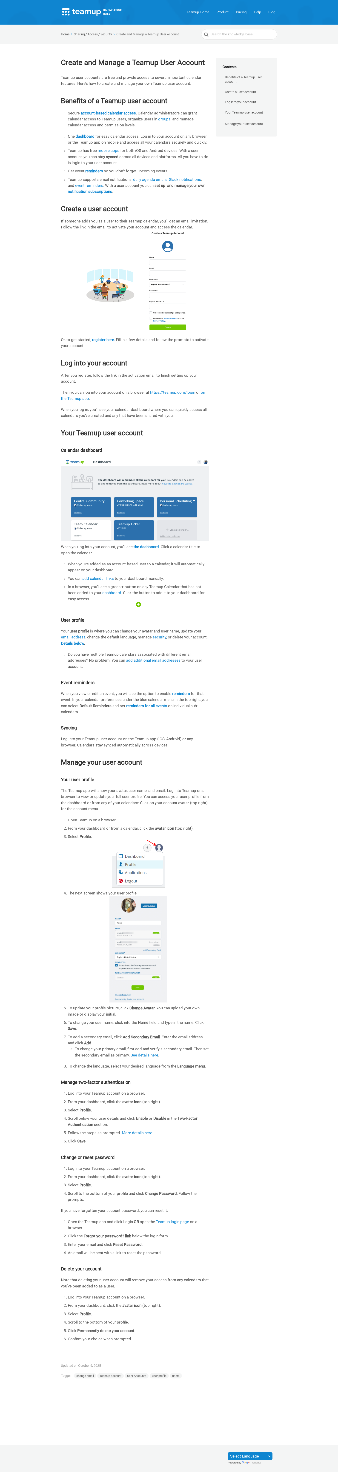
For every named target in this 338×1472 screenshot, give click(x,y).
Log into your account (240, 102)
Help (257, 12)
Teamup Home (198, 12)
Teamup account (110, 1376)
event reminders (89, 185)
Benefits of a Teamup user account (243, 79)
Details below (72, 643)
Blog (271, 12)
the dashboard (146, 546)
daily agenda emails (150, 179)
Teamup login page (172, 1221)
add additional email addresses (153, 660)
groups (164, 119)
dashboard (111, 592)
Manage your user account (244, 124)
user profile (159, 1376)
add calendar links (98, 578)
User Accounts (136, 1376)
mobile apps (108, 150)
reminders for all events (146, 705)
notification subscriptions (90, 191)
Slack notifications (185, 179)
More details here (137, 1132)
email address (73, 637)
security (159, 637)
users (176, 1376)
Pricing (241, 12)
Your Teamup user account (244, 112)
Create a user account (240, 92)
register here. (103, 339)
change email (85, 1376)
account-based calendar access (108, 113)
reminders (181, 693)
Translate (255, 1462)
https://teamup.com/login (172, 392)
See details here (144, 1055)
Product (223, 12)
